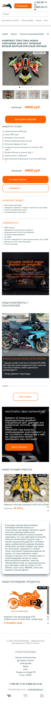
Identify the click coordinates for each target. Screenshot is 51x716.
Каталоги (23, 6)
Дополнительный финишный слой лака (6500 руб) (25, 159)
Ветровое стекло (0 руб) (15, 138)
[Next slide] (44, 67)
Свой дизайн (27, 20)
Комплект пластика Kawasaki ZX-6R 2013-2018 (25, 505)
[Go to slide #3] (34, 94)
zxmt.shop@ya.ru (35, 689)
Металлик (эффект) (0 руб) (16, 144)
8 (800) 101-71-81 (34, 684)
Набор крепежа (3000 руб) (16, 131)
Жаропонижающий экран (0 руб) (18, 141)
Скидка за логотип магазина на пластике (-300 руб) (24, 148)
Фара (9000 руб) (11, 134)
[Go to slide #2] (21, 94)
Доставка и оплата (10, 20)
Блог (46, 20)
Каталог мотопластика (25, 657)
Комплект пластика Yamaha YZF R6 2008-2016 (24, 358)
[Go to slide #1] (8, 94)
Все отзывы (25, 396)
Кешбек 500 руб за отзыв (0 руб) (18, 152)
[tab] (19, 87)
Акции (38, 20)
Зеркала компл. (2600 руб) (16, 156)
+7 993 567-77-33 (17, 684)
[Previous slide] (6, 67)
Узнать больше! (19, 447)
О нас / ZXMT (25, 675)
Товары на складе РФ (26, 672)
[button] (45, 350)
